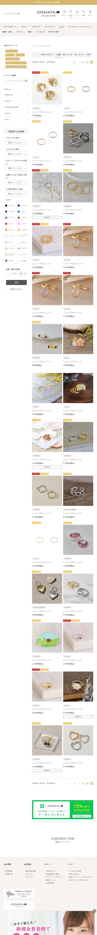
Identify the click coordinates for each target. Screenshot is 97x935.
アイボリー (24, 236)
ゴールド (12, 248)
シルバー (24, 248)
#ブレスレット (11, 51)
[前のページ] (70, 62)
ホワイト (24, 242)
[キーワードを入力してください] (26, 81)
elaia (7, 119)
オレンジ (12, 230)
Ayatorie (8, 101)
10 (87, 62)
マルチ (11, 261)
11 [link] (92, 62)
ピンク (23, 224)
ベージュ (12, 236)
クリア (23, 254)
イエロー (24, 230)
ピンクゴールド (12, 254)
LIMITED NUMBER (12, 107)
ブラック (12, 205)
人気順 (58, 54)
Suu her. (8, 113)
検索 (16, 282)
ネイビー (24, 205)
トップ (34, 46)
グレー (11, 242)
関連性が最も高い (47, 54)
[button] (83, 12)
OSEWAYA (9, 95)
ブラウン (24, 218)
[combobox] (16, 81)
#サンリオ (10, 55)
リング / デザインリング (41, 112)
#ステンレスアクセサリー (16, 67)
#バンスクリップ (12, 59)
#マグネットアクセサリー (16, 63)
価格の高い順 (79, 54)
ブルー (23, 211)
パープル (12, 211)
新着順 (88, 54)
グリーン (12, 218)
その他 (23, 261)
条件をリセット (16, 289)
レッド (11, 224)
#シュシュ (20, 55)
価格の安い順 (67, 54)
